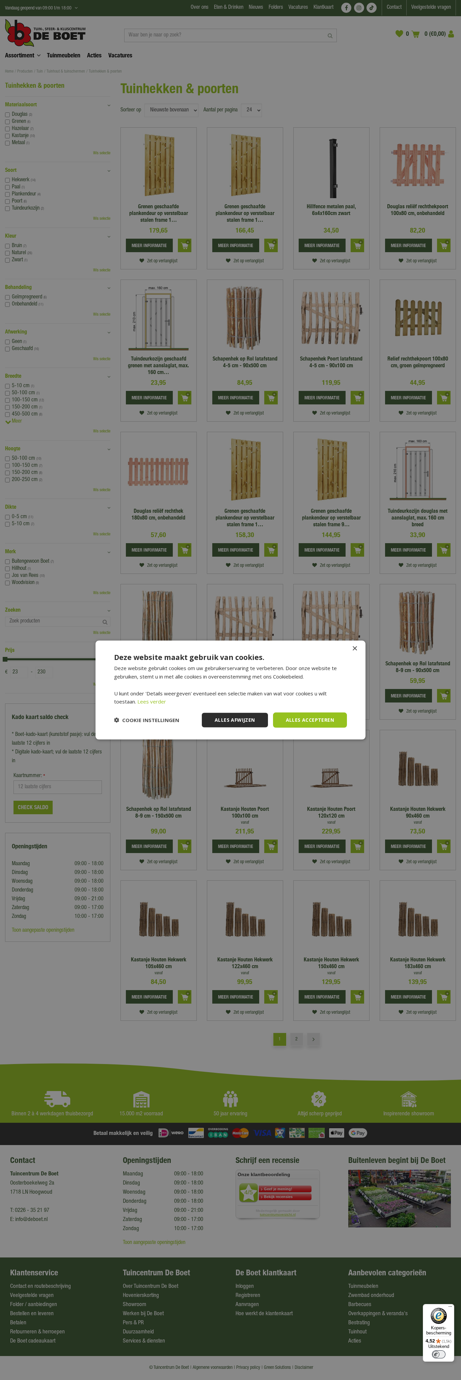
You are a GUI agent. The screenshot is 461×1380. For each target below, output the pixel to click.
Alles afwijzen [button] (235, 720)
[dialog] (230, 690)
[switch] (438, 1354)
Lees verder (151, 701)
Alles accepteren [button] (310, 720)
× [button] (354, 648)
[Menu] (450, 1308)
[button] (146, 720)
